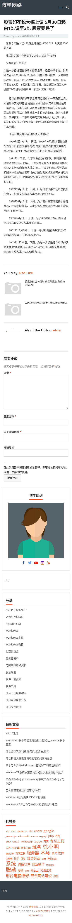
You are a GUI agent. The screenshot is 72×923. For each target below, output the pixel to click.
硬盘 (44, 859)
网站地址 (9, 447)
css (13, 831)
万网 (46, 841)
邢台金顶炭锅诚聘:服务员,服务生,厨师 (27, 751)
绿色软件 (24, 864)
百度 (22, 858)
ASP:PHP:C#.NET (16, 609)
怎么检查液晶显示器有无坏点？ (24, 790)
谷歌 (20, 870)
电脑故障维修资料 (16, 665)
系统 (11, 863)
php (51, 836)
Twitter (29, 564)
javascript (11, 836)
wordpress (12, 630)
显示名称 (10, 416)
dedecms (22, 831)
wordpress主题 (14, 637)
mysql (43, 836)
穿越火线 (52, 858)
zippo (38, 841)
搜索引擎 (10, 853)
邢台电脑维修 (17, 875)
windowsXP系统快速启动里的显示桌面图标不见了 (34, 772)
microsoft (23, 836)
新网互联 (20, 853)
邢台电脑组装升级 (16, 700)
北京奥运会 (12, 651)
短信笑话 (33, 858)
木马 (45, 852)
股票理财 (11, 672)
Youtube (36, 564)
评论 (7, 373)
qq (57, 836)
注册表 (9, 858)
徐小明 (51, 846)
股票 (11, 869)
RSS (48, 563)
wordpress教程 (14, 644)
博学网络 (12, 5)
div (30, 831)
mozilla (34, 836)
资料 (27, 870)
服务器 (33, 852)
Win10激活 (12, 733)
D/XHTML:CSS (14, 616)
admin (18, 36)
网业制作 (38, 864)
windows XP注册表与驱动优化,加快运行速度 (31, 804)
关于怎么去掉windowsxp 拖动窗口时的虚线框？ (34, 765)
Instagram (42, 563)
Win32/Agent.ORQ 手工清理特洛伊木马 (46, 302)
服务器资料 (12, 658)
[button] (61, 7)
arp (7, 831)
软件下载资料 (13, 679)
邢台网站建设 (13, 707)
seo (8, 841)
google (49, 831)
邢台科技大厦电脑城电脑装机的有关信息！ (30, 758)
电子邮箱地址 (12, 432)
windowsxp (27, 841)
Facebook (23, 564)
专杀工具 (57, 841)
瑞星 (16, 858)
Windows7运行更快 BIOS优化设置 (26, 797)
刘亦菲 (15, 848)
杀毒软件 (58, 853)
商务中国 (26, 848)
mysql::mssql (13, 623)
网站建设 (50, 864)
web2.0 (15, 841)
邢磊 (55, 876)
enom (38, 831)
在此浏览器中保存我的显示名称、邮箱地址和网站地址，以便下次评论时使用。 (36, 469)
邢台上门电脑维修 (16, 693)
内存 (8, 848)
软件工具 (11, 686)
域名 (36, 847)
